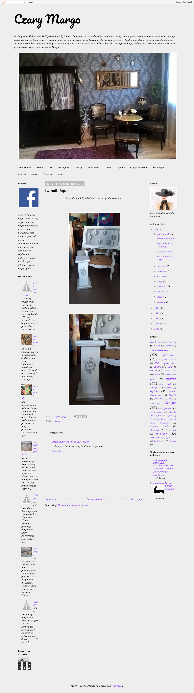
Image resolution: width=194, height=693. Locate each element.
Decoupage (63, 167)
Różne (61, 173)
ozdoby (154, 391)
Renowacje (155, 403)
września (162, 265)
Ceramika (169, 345)
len (152, 379)
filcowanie (169, 355)
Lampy (107, 167)
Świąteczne (158, 167)
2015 (157, 313)
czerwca (161, 276)
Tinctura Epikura (157, 419)
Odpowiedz (57, 451)
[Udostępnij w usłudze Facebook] (83, 416)
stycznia (161, 301)
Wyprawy (47, 173)
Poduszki (35, 551)
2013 (157, 323)
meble (57, 421)
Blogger (118, 685)
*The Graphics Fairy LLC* (161, 461)
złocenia (172, 441)
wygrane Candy (159, 426)
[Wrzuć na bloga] (77, 416)
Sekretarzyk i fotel (166, 238)
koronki (154, 370)
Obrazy (78, 167)
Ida (170, 366)
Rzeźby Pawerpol (138, 167)
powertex (159, 398)
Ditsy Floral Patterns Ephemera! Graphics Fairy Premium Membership (163, 470)
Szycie (169, 415)
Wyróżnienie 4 (159, 441)
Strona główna (23, 167)
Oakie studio (59, 441)
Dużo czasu (35, 340)
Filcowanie (93, 167)
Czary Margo (47, 19)
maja (160, 281)
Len (50, 167)
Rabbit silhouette (170, 487)
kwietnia (162, 286)
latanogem (169, 374)
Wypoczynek (170, 429)
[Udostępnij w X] (80, 416)
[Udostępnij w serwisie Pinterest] (85, 416)
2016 (157, 308)
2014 (157, 318)
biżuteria (171, 342)
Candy (35, 603)
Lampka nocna (169, 370)
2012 (157, 328)
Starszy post (136, 499)
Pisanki (172, 394)
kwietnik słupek (164, 251)
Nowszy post (52, 499)
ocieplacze (168, 387)
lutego (160, 296)
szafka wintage (156, 412)
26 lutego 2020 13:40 (77, 441)
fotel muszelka (170, 359)
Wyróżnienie (171, 437)
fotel (158, 359)
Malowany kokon (162, 483)
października (164, 234)
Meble (40, 167)
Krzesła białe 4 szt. (164, 258)
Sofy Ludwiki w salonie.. (164, 245)
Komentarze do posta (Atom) (73, 505)
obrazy (153, 387)
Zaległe (35, 497)
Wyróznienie (156, 437)
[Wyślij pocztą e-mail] (75, 416)
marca (161, 291)
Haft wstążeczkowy (165, 362)
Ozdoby (121, 167)
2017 (157, 229)
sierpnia (161, 271)
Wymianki (154, 429)
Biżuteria (21, 173)
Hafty (34, 173)
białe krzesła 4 (156, 342)
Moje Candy (165, 383)
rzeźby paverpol (165, 408)
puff (170, 398)
